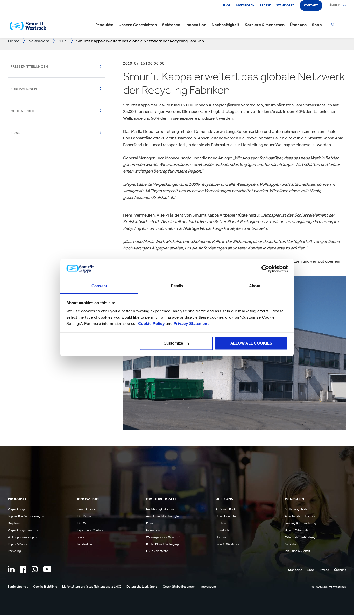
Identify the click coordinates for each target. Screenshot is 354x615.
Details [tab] (177, 286)
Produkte (104, 24)
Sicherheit (292, 544)
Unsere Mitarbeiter (297, 530)
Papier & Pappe (18, 544)
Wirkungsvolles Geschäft (163, 537)
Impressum (208, 586)
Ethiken (221, 523)
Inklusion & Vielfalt (297, 551)
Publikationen (23, 89)
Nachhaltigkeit (225, 24)
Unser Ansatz (86, 509)
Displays (14, 523)
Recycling (14, 551)
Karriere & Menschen (265, 24)
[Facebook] (23, 569)
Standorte (285, 5)
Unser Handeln (226, 516)
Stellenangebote (296, 509)
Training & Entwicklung (300, 523)
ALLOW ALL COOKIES (251, 343)
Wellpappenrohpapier (22, 537)
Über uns (298, 24)
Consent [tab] (99, 286)
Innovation (195, 24)
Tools (80, 537)
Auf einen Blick (226, 509)
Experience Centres (90, 530)
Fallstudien (84, 544)
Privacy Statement (190, 323)
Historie (221, 537)
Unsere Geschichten (137, 24)
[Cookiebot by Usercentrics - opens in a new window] (265, 269)
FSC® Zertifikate (157, 551)
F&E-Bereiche (86, 516)
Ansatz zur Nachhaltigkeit (164, 516)
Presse (265, 5)
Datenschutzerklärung (142, 586)
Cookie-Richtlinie (45, 586)
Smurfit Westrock (227, 544)
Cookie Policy (151, 323)
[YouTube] (47, 569)
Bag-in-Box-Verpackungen (26, 516)
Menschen (153, 530)
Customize (173, 343)
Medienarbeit (22, 111)
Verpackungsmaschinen (24, 530)
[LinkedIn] (11, 569)
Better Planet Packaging (162, 544)
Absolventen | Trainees (300, 516)
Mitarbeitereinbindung (300, 537)
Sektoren (171, 24)
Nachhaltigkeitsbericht (162, 509)
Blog (15, 133)
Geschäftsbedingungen (179, 586)
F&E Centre (84, 523)
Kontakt (311, 5)
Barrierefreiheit (18, 586)
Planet (150, 523)
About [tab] (254, 286)
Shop (226, 5)
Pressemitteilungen (29, 66)
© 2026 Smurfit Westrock (328, 587)
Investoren (245, 5)
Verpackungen (17, 509)
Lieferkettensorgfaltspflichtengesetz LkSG (91, 586)
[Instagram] (35, 569)
